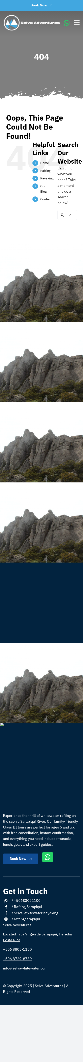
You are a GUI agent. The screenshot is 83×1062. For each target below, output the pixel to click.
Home (44, 163)
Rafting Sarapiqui (28, 906)
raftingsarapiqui (27, 919)
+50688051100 (27, 900)
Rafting (45, 171)
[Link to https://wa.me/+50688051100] (67, 23)
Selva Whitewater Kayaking (36, 913)
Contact (46, 199)
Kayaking (46, 178)
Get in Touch (25, 891)
